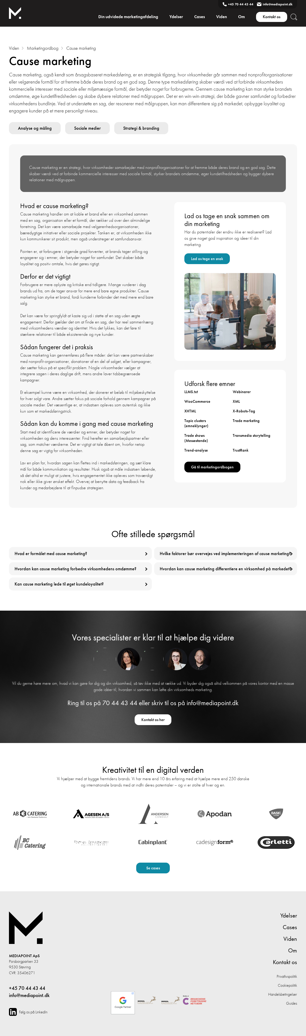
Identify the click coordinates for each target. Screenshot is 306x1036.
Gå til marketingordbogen (212, 467)
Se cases (153, 867)
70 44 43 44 (119, 703)
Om (241, 16)
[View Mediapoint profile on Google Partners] (123, 1001)
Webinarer (242, 391)
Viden (221, 16)
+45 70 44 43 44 (240, 4)
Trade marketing (246, 420)
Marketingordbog (42, 48)
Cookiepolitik (287, 985)
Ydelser (176, 16)
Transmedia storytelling (251, 435)
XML (236, 401)
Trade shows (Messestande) (196, 438)
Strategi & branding (141, 128)
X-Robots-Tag (244, 411)
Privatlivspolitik (287, 976)
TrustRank (240, 450)
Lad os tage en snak (207, 258)
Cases (199, 16)
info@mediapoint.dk (278, 4)
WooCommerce (197, 401)
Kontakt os (271, 16)
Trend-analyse (196, 450)
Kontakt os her (153, 719)
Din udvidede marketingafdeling (128, 16)
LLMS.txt (191, 391)
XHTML (190, 411)
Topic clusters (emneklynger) (196, 423)
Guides (291, 1003)
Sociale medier (87, 128)
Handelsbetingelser (282, 994)
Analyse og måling (35, 128)
